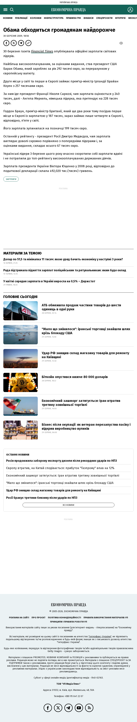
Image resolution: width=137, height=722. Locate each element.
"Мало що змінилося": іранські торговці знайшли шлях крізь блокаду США (86, 331)
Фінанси (88, 18)
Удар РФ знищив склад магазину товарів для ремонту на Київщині (85, 355)
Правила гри (73, 18)
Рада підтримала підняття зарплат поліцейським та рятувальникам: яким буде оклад (64, 270)
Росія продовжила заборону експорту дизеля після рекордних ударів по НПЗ (61, 461)
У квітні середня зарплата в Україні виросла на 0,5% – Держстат (49, 281)
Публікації (21, 18)
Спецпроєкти (104, 18)
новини (7, 18)
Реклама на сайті (19, 617)
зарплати (11, 179)
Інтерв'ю (120, 18)
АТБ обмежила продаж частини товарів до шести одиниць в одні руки (81, 307)
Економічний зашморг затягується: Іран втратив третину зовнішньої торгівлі (81, 403)
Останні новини (17, 454)
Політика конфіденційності (64, 617)
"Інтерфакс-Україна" (100, 636)
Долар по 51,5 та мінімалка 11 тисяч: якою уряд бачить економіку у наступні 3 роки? (63, 259)
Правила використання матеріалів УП (106, 617)
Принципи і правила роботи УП (68, 621)
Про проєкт (38, 617)
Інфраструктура (53, 18)
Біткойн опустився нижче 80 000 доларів (75, 377)
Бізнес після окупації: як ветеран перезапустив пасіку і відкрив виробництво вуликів (86, 427)
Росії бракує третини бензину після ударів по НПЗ (41, 498)
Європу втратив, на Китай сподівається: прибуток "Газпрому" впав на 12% (60, 468)
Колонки (35, 18)
